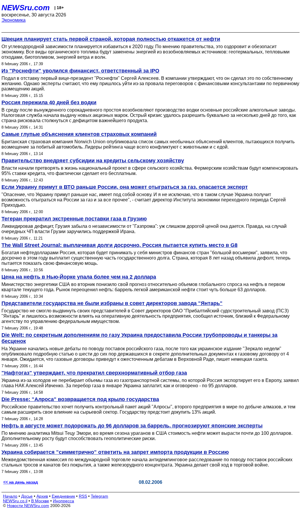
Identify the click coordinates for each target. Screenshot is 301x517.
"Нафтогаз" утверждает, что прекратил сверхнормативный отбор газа (94, 373)
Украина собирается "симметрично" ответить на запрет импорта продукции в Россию (115, 452)
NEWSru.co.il (15, 501)
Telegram (99, 496)
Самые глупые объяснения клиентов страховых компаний (79, 134)
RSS (83, 496)
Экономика (13, 20)
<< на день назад (20, 482)
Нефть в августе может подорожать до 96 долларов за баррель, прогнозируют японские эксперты (131, 426)
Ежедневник (63, 496)
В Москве (40, 501)
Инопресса (63, 501)
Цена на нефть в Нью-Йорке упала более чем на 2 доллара (78, 277)
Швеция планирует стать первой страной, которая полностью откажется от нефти (110, 39)
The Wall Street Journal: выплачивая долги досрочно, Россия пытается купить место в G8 (119, 245)
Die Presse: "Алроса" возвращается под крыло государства (80, 399)
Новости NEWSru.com (28, 505)
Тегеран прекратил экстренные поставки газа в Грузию (74, 219)
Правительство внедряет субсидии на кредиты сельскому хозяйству (92, 161)
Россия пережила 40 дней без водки (48, 102)
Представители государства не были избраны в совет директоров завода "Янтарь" (112, 303)
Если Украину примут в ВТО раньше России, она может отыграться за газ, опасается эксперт (124, 187)
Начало (10, 496)
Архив (42, 496)
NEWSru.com (25, 7)
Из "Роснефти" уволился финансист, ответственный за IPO (80, 71)
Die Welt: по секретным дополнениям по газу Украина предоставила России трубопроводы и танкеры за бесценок (139, 338)
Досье (27, 496)
